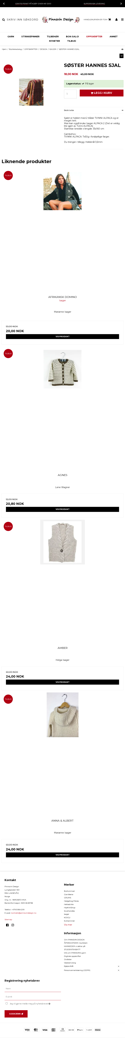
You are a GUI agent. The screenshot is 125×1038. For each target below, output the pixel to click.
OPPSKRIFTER (94, 36)
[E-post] (33, 996)
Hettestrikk (69, 904)
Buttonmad (69, 891)
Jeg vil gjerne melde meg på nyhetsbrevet (35, 1003)
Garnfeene (68, 894)
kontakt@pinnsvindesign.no (23, 913)
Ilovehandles (69, 911)
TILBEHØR (53, 36)
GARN (10, 36)
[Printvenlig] (122, 49)
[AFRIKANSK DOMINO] (62, 230)
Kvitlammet (69, 921)
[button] (121, 56)
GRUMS (67, 897)
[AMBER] (62, 581)
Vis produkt (63, 336)
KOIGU (67, 917)
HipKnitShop (69, 907)
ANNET (114, 36)
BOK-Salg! (72, 36)
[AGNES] (62, 408)
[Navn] (33, 988)
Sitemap (8, 919)
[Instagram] (13, 925)
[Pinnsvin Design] (61, 19)
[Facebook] (8, 925)
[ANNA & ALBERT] (62, 753)
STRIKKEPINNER (30, 36)
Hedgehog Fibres (71, 901)
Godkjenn (15, 1014)
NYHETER (54, 41)
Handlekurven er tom (95, 19)
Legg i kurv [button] (103, 92)
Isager (66, 914)
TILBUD (71, 41)
